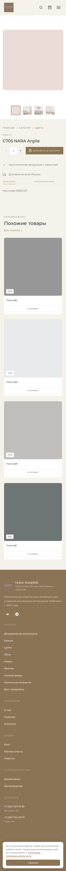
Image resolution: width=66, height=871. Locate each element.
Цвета (39, 128)
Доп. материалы (14, 689)
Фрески (9, 668)
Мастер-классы (13, 751)
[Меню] (58, 7)
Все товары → (13, 230)
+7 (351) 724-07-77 (14, 817)
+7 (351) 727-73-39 (14, 806)
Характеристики (44, 181)
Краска (8, 640)
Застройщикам (13, 786)
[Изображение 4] (50, 110)
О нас (7, 710)
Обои (7, 654)
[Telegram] (17, 614)
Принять (33, 862)
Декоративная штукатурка (20, 633)
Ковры (8, 661)
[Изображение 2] (27, 110)
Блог (7, 744)
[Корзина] (49, 7)
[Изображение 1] (15, 110)
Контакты (10, 723)
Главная (9, 128)
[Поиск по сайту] (41, 7)
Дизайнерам (12, 779)
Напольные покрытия (17, 682)
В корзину (33, 309)
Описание (9, 181)
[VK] (7, 614)
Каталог (25, 128)
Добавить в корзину (47, 150)
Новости (9, 758)
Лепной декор (13, 675)
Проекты (9, 716)
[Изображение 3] (38, 110)
